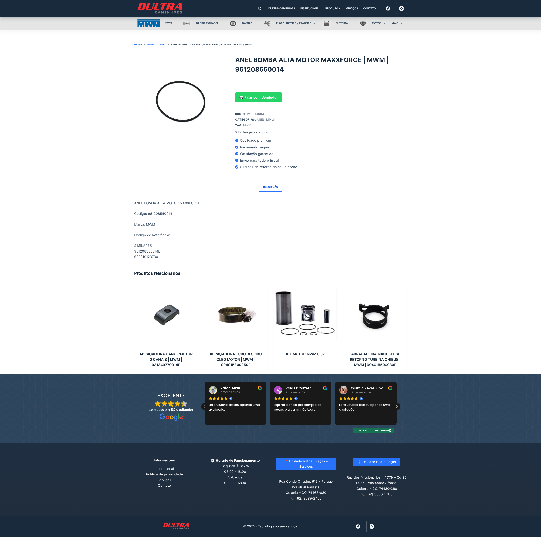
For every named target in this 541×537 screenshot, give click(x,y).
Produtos (332, 8)
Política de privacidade (164, 474)
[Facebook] (388, 8)
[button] (396, 406)
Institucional (310, 8)
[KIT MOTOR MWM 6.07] (305, 314)
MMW (270, 119)
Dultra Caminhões (281, 8)
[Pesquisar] (259, 8)
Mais (395, 23)
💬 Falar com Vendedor (258, 97)
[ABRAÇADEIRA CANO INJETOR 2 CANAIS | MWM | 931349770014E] (166, 314)
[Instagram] (401, 8)
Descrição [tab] (270, 186)
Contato (369, 8)
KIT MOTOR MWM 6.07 (305, 354)
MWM (247, 125)
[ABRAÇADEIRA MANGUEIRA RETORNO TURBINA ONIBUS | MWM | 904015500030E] (375, 314)
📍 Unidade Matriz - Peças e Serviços (306, 463)
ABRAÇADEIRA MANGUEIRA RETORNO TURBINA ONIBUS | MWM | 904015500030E (375, 359)
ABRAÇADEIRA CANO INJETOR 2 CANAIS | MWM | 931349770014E (166, 359)
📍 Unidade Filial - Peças (377, 462)
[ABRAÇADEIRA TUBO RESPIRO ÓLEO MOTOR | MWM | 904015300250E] (235, 314)
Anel (261, 119)
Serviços (351, 8)
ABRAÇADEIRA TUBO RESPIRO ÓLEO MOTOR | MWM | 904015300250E (236, 359)
